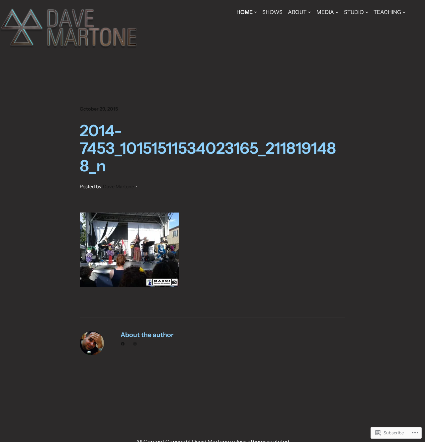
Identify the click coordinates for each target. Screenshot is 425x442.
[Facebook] (123, 344)
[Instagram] (135, 344)
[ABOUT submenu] (309, 12)
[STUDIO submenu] (367, 12)
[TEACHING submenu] (404, 12)
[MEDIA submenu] (337, 12)
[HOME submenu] (255, 12)
